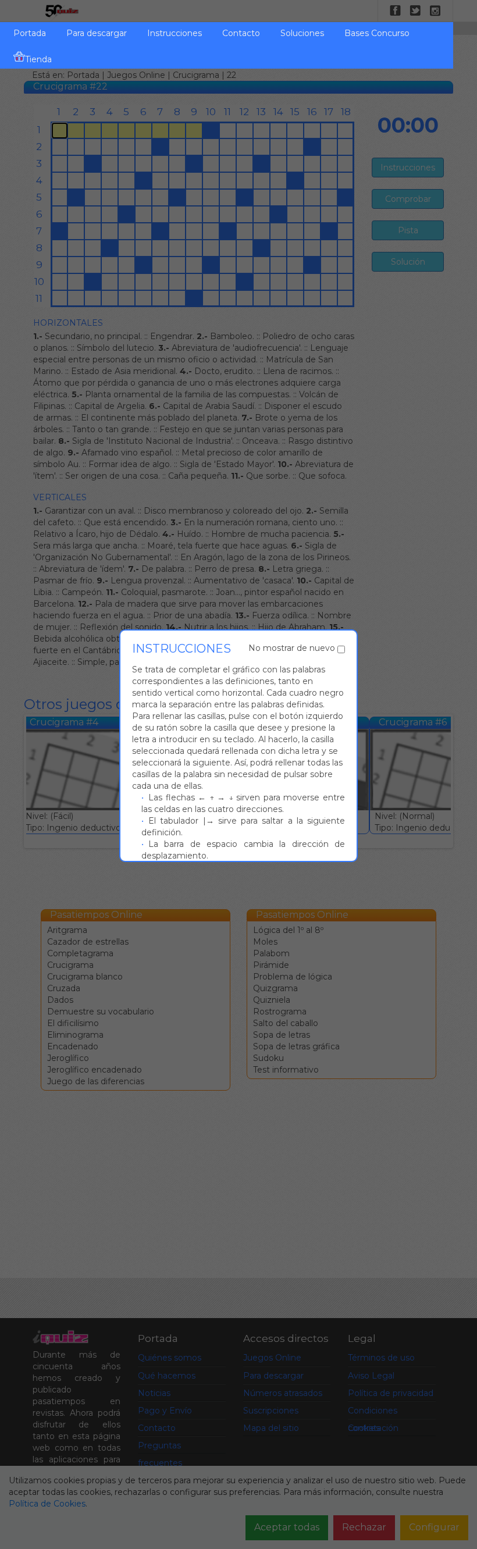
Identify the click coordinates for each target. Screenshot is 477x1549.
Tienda (38, 59)
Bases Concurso (377, 33)
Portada (29, 33)
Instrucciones (174, 33)
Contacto (241, 33)
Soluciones (302, 33)
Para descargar (96, 33)
